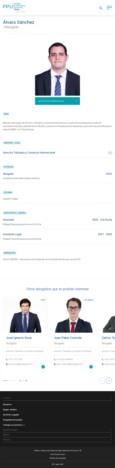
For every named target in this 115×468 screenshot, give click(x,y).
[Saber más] (43, 367)
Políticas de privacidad (58, 458)
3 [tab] (14, 380)
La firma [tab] (6, 398)
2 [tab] (9, 380)
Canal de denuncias (57, 454)
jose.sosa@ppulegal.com (20, 364)
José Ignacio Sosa (19, 338)
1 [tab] (5, 380)
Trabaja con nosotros (12, 425)
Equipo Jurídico (10, 409)
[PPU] (14, 7)
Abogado (11, 343)
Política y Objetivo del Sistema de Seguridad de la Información (56, 450)
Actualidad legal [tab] (10, 430)
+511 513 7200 (15, 359)
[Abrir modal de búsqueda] (101, 8)
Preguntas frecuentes (12, 420)
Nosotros (7, 404)
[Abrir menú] (109, 7)
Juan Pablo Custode (68, 338)
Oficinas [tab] (6, 440)
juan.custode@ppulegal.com (69, 364)
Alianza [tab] (6, 435)
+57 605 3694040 (64, 359)
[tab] (57, 101)
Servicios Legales (11, 415)
